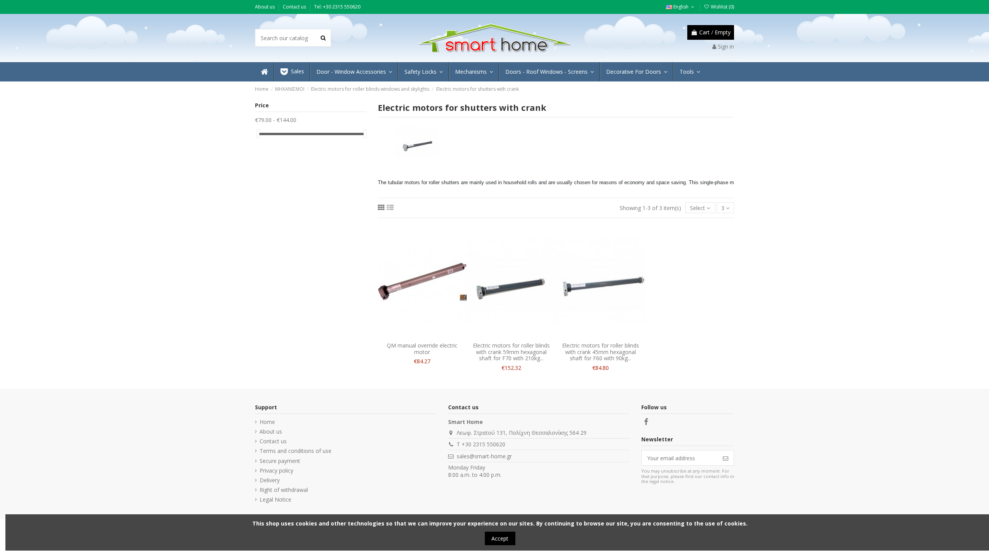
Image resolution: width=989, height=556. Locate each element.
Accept (499, 538)
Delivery (270, 480)
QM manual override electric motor (422, 349)
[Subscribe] (725, 458)
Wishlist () (722, 6)
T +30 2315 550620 (481, 444)
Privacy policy (276, 470)
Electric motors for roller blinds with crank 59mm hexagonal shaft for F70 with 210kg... (511, 352)
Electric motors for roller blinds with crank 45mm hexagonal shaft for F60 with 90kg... (600, 352)
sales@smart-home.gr (484, 456)
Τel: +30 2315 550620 (337, 6)
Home (267, 421)
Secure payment (280, 460)
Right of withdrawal (284, 489)
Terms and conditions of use (295, 450)
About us (265, 6)
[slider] (257, 134)
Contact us (295, 6)
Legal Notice (275, 499)
